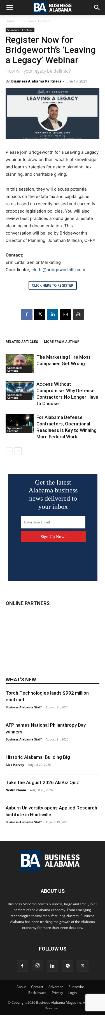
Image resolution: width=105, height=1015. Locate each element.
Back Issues (37, 992)
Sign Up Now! (53, 536)
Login (72, 992)
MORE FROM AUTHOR (62, 342)
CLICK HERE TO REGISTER (52, 285)
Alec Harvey (15, 764)
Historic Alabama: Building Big (38, 757)
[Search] (97, 7)
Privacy (57, 992)
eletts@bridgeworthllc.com (58, 269)
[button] (9, 7)
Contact (37, 986)
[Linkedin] (52, 314)
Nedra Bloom (16, 790)
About (21, 986)
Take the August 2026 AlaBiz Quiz (42, 782)
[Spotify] (67, 966)
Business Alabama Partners (36, 81)
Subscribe (76, 986)
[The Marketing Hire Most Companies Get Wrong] (20, 363)
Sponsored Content (35, 21)
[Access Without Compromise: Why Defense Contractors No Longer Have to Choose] (20, 390)
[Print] (78, 314)
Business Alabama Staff (24, 707)
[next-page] (18, 450)
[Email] (65, 314)
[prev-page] (9, 450)
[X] (39, 314)
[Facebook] (26, 314)
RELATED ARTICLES (22, 342)
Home (10, 21)
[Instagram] (37, 965)
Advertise (55, 986)
